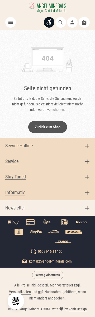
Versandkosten (20, 292)
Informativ (15, 192)
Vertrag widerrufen (47, 275)
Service (11, 161)
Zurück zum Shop (47, 127)
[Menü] (10, 22)
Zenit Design (78, 309)
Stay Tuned (15, 176)
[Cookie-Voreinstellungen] (16, 301)
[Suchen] (60, 22)
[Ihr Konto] (72, 22)
